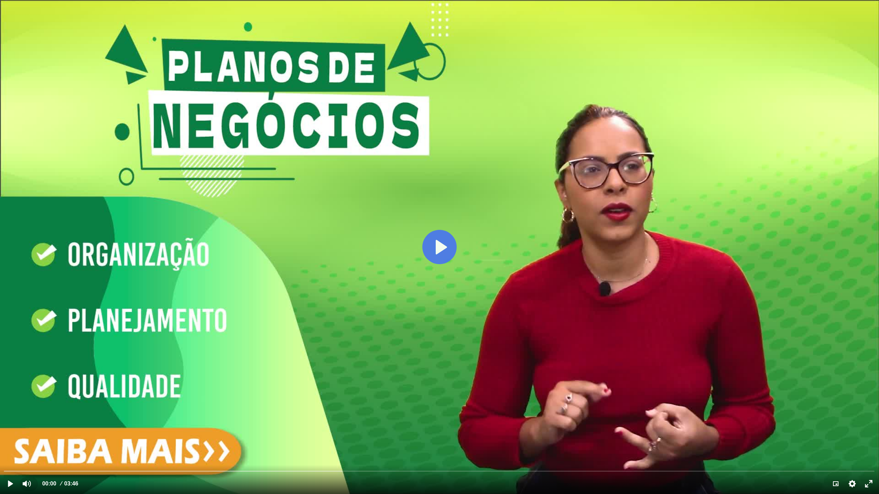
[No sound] (27, 484)
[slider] (439, 471)
